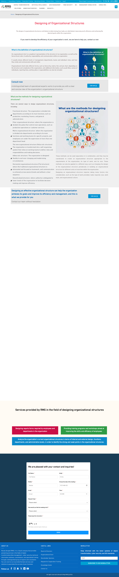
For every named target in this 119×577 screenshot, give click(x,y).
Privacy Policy (50, 1)
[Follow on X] (110, 1)
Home (12, 14)
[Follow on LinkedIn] (115, 1)
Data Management (55, 5)
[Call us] (113, 1)
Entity (61, 473)
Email (30, 490)
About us (3, 1)
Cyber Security (67, 5)
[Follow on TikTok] (106, 1)
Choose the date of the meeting (67, 482)
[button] (116, 6)
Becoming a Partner (40, 1)
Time (61, 490)
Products (50, 8)
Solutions (17, 8)
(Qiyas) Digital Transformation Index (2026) (90, 1)
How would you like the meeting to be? (38, 507)
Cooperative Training (27, 1)
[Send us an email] (111, 1)
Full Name (31, 473)
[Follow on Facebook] (103, 1)
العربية (64, 1)
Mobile (30, 482)
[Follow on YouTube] (116, 1)
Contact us (58, 1)
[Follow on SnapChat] (108, 1)
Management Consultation (87, 5)
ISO (76, 5)
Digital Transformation (21, 5)
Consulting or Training (14, 1)
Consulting (102, 5)
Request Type (32, 499)
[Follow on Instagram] (105, 1)
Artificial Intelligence (39, 5)
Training (42, 8)
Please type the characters (35, 516)
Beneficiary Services (30, 8)
